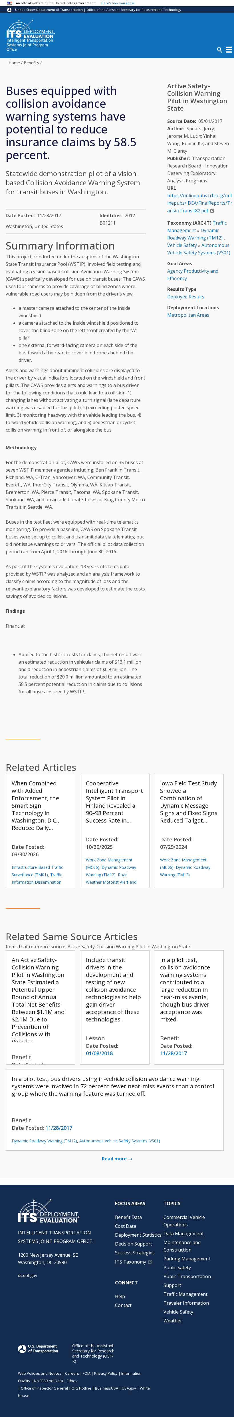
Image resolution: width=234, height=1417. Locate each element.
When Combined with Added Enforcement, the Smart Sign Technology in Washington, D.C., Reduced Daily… (35, 805)
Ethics (72, 1380)
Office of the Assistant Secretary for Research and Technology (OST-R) (93, 1353)
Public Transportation (187, 1276)
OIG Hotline (81, 1388)
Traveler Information (186, 1303)
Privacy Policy (106, 1373)
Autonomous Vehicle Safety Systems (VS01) (119, 1140)
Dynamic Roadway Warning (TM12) (44, 1140)
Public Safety (177, 1267)
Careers (72, 1373)
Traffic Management (185, 1294)
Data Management (184, 1233)
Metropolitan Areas (188, 315)
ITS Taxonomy (130, 1262)
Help (120, 1296)
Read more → (117, 1158)
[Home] (31, 29)
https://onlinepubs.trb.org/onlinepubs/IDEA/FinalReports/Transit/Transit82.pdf (199, 203)
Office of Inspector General (44, 1388)
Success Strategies (135, 1253)
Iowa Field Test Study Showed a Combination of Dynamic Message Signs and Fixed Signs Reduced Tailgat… (188, 801)
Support (172, 1285)
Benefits (31, 62)
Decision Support (133, 1244)
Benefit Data (128, 1217)
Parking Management (187, 1259)
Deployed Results (185, 297)
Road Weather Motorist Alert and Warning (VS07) (111, 882)
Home (14, 62)
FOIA (86, 1373)
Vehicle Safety (182, 245)
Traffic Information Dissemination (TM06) (37, 882)
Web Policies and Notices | (41, 1373)
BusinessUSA (106, 1388)
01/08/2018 (99, 1053)
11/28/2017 (173, 1053)
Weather (173, 1321)
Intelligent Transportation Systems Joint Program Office (30, 45)
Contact (123, 1305)
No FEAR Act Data (48, 1380)
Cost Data (125, 1226)
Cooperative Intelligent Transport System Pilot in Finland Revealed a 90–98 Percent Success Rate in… (114, 801)
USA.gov (129, 1388)
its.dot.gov (27, 1275)
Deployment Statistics (138, 1235)
